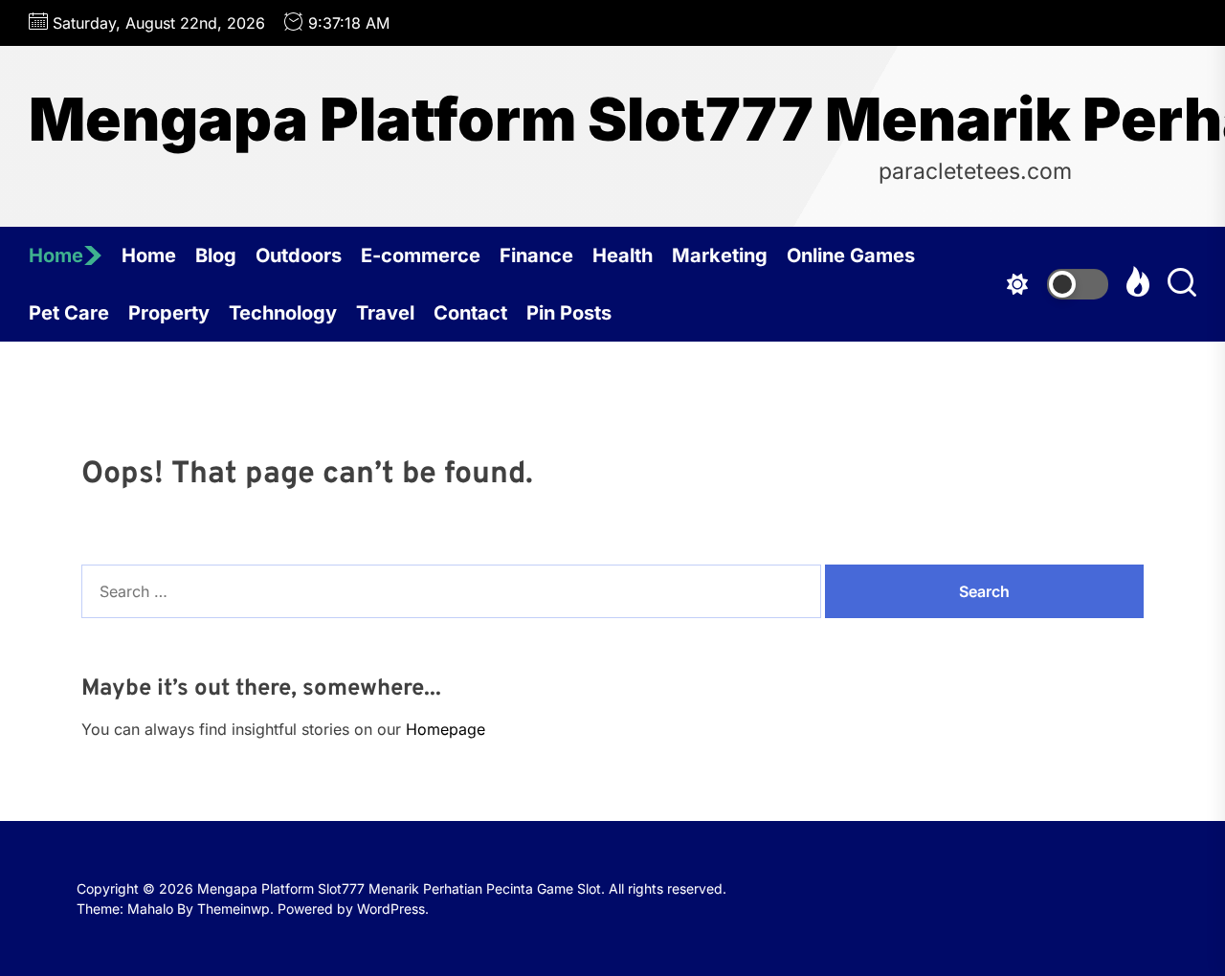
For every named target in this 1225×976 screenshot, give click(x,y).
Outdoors (299, 255)
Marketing (720, 255)
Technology (283, 312)
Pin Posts (569, 312)
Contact (470, 312)
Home (56, 255)
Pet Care (69, 312)
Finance (536, 255)
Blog (215, 255)
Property (169, 312)
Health (622, 255)
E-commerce (420, 255)
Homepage (445, 729)
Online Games (851, 255)
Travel (385, 312)
